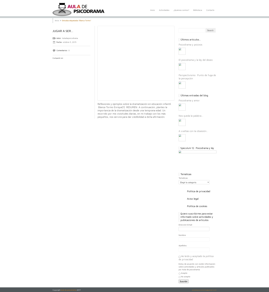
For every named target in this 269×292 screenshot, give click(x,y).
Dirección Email (185, 224)
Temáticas (183, 178)
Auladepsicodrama (70, 38)
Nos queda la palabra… (191, 115)
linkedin (65, 61)
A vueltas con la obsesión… (193, 131)
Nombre (182, 235)
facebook (54, 61)
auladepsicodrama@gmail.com (204, 290)
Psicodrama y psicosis (190, 44)
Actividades (164, 10)
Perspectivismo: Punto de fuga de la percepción (197, 77)
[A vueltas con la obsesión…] (182, 137)
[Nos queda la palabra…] (182, 122)
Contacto (210, 10)
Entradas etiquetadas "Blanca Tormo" (76, 21)
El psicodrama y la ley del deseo (196, 60)
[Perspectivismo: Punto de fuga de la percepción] (182, 85)
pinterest (68, 61)
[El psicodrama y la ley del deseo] (182, 66)
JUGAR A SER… (65, 31)
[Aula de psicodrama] (78, 9)
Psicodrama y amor (189, 100)
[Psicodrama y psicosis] (182, 51)
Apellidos (183, 245)
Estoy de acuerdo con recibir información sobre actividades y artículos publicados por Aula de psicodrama (197, 267)
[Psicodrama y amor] (182, 107)
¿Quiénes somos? (181, 10)
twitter (57, 61)
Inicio (152, 10)
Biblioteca (197, 10)
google (61, 61)
